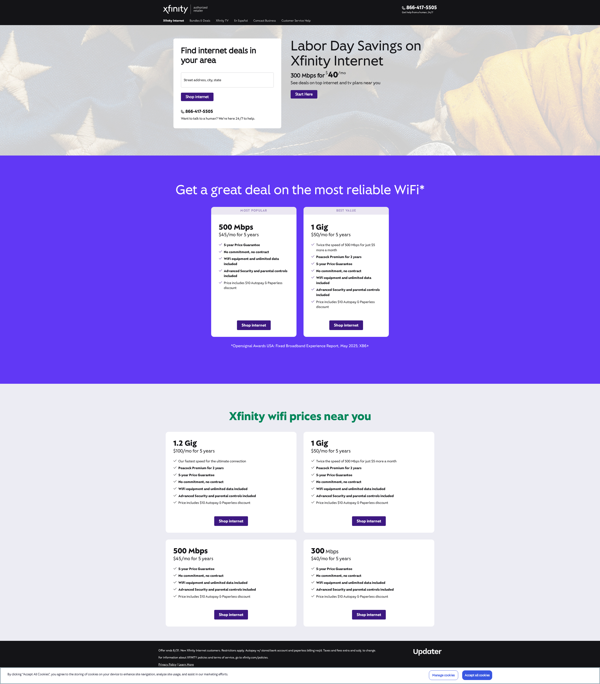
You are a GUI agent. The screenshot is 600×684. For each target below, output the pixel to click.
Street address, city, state (202, 80)
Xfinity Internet (173, 21)
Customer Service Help (296, 21)
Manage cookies (443, 675)
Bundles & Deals (200, 21)
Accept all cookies (477, 675)
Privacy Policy (167, 664)
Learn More (186, 664)
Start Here (304, 94)
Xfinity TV (222, 21)
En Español (241, 21)
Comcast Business (264, 21)
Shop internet (197, 96)
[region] (300, 675)
